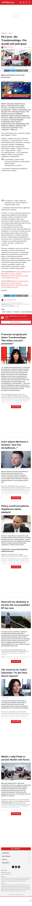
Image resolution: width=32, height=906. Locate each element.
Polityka (10, 33)
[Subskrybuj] (23, 2)
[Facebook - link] (13, 867)
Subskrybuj (11, 305)
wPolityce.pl (4, 33)
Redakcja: (4, 870)
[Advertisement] (16, 184)
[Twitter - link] (19, 867)
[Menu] (29, 2)
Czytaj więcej (16, 406)
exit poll (4, 311)
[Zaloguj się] (26, 2)
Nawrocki (9, 311)
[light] (20, 2)
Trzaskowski (16, 311)
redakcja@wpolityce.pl (5, 304)
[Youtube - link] (16, 867)
